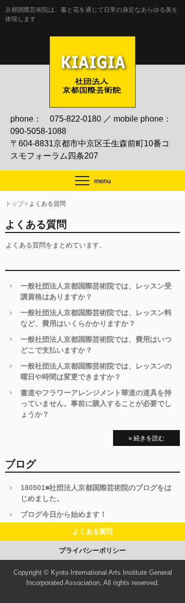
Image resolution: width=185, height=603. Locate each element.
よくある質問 (92, 531)
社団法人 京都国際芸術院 (92, 46)
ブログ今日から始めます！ (64, 514)
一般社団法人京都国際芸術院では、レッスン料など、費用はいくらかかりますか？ (96, 317)
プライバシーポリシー (92, 550)
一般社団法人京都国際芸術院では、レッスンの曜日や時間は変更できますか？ (96, 371)
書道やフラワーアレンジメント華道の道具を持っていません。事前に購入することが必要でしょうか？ (96, 403)
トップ (14, 203)
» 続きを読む (146, 438)
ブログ (20, 464)
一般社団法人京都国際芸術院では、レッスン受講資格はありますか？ (96, 291)
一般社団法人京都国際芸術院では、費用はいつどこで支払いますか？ (96, 344)
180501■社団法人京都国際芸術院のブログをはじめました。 (96, 492)
